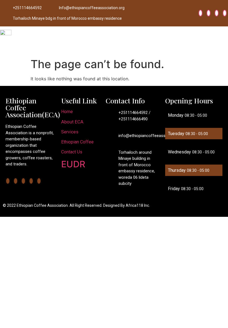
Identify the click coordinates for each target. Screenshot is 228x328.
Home (67, 111)
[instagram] (225, 13)
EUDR (73, 164)
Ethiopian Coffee (77, 142)
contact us (71, 152)
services (69, 132)
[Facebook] (200, 13)
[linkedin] (217, 13)
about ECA (72, 122)
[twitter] (208, 13)
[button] (223, 41)
